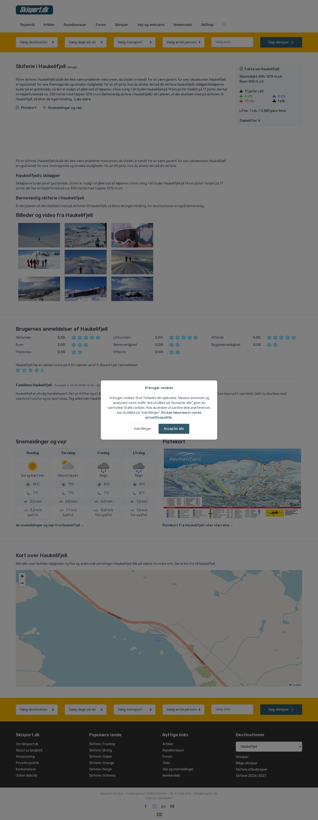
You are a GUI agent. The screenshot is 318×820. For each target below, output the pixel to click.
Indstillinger (142, 429)
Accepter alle (174, 429)
